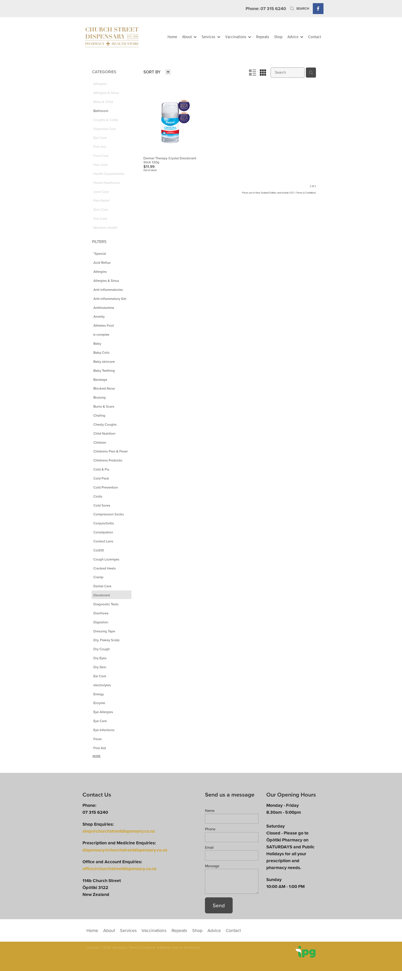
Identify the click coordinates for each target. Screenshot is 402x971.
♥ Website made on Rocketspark (178, 947)
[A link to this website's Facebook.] (318, 8)
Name (210, 810)
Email (209, 847)
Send (219, 905)
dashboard (120, 947)
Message (212, 866)
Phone (210, 829)
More (97, 756)
